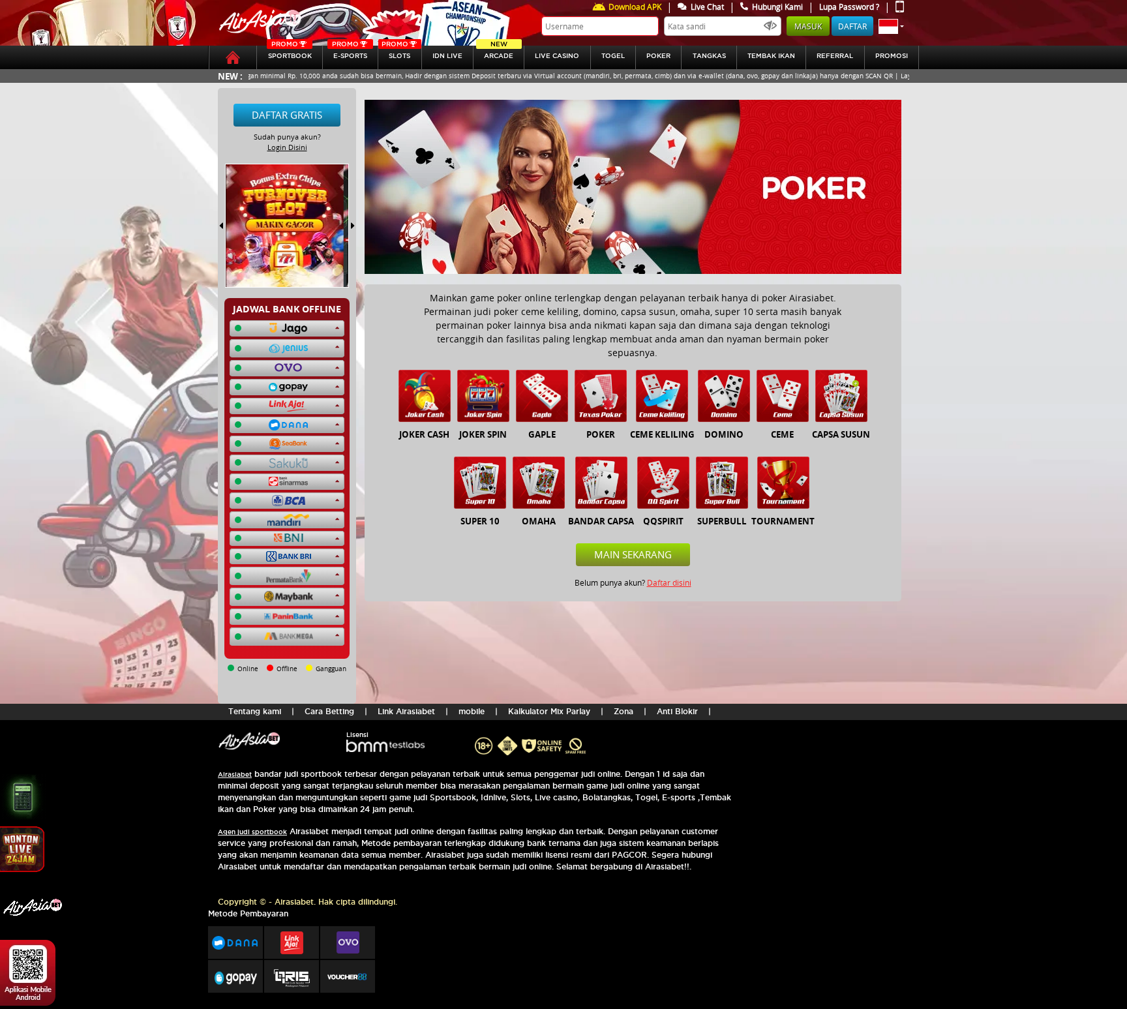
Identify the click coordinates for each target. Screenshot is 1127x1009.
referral (835, 55)
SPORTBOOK (290, 52)
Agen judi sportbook (252, 832)
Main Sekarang (633, 554)
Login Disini (287, 147)
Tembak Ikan (771, 55)
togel (613, 55)
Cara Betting (329, 711)
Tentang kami (254, 711)
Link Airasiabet (406, 711)
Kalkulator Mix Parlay (549, 711)
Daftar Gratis (287, 114)
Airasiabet (235, 774)
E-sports (349, 52)
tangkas (709, 55)
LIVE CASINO (557, 55)
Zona (623, 711)
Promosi (891, 55)
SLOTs (396, 52)
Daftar (852, 26)
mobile (471, 711)
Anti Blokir (677, 711)
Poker (658, 55)
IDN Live (447, 55)
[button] (891, 26)
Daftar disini (669, 582)
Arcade (498, 52)
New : (230, 76)
